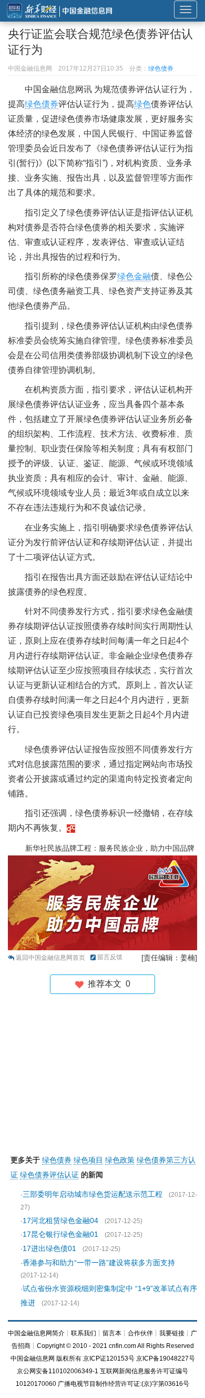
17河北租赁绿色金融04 (60, 1220)
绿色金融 (134, 276)
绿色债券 (160, 68)
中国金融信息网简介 (36, 1333)
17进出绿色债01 (49, 1248)
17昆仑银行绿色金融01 (60, 1234)
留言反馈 (109, 957)
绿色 (142, 104)
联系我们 (83, 1333)
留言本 (111, 1333)
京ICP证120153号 (109, 1358)
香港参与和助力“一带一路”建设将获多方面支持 (99, 1262)
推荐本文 (107, 983)
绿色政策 (120, 1160)
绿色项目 (88, 1160)
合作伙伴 (140, 1333)
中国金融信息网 (33, 1358)
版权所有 (68, 1358)
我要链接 (171, 1333)
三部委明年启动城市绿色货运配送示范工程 (92, 1194)
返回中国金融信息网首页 (50, 957)
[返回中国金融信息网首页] (71, 827)
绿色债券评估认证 (49, 1174)
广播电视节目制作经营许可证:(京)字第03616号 (123, 1383)
